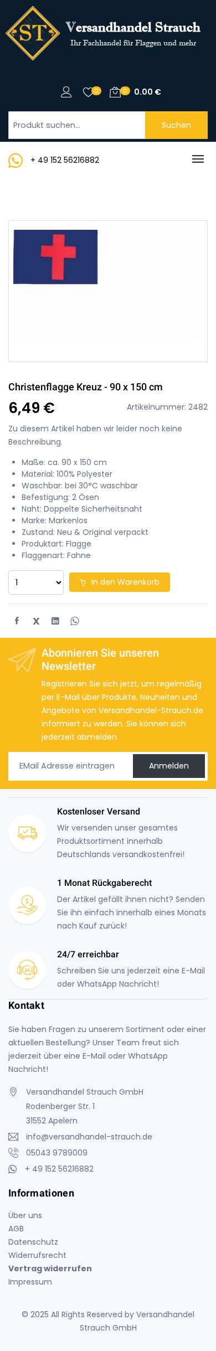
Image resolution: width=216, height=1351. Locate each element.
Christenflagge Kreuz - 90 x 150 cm (85, 387)
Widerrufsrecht (37, 1255)
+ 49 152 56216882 (64, 160)
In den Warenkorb (124, 581)
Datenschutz (33, 1241)
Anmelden (169, 765)
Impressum (30, 1281)
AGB (16, 1228)
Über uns (25, 1215)
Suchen (176, 125)
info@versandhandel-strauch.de (89, 1136)
